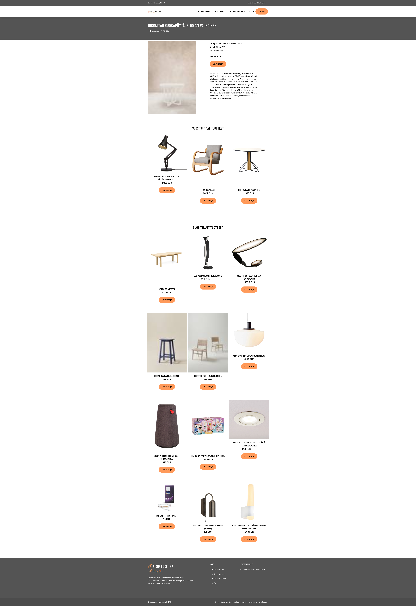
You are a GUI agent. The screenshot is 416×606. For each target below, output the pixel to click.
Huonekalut (155, 31)
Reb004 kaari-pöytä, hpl (249, 189)
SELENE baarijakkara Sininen (167, 376)
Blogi (251, 11)
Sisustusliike (204, 11)
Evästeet (235, 602)
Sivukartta (263, 602)
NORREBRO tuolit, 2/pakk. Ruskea (208, 376)
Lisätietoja (218, 64)
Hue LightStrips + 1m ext (167, 515)
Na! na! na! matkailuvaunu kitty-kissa (208, 455)
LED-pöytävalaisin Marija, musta (208, 275)
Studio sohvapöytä (167, 289)
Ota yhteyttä (226, 602)
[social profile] (164, 3)
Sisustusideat (220, 11)
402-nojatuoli (208, 189)
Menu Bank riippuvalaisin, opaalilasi (249, 355)
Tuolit (239, 43)
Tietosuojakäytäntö (249, 602)
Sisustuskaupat (237, 11)
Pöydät (166, 31)
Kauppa (262, 11)
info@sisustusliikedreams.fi (257, 3)
